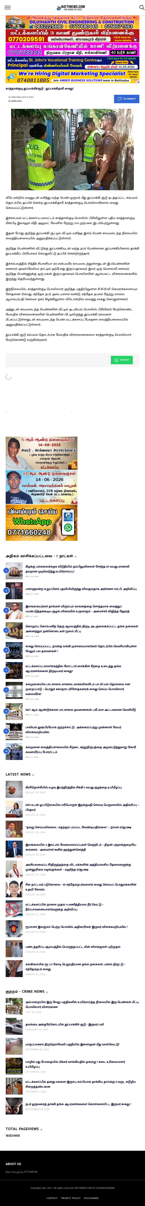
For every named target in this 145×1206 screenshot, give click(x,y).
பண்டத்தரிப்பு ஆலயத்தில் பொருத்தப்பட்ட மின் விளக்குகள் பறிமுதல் (72, 946)
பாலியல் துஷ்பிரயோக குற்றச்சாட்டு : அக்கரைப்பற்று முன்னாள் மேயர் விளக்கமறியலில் (73, 730)
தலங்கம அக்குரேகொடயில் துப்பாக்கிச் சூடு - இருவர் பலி (64, 1024)
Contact (52, 1198)
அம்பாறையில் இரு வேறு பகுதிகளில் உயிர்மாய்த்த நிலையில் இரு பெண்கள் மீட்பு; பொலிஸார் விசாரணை (82, 1005)
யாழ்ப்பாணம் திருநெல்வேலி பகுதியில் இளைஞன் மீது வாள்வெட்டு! (72, 1044)
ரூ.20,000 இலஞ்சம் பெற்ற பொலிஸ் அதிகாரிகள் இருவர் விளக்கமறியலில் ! (76, 926)
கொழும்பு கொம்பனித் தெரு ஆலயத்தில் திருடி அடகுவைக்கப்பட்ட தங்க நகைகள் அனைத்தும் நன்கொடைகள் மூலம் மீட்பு (81, 629)
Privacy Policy (71, 1198)
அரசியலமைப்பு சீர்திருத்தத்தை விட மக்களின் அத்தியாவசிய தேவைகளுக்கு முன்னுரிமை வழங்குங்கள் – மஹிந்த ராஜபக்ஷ (78, 867)
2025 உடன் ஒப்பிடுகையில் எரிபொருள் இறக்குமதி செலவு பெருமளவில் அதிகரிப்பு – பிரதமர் (82, 807)
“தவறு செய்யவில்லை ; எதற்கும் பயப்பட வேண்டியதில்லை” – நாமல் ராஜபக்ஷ (78, 827)
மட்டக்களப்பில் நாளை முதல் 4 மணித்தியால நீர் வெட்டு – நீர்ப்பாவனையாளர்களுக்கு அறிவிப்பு (64, 907)
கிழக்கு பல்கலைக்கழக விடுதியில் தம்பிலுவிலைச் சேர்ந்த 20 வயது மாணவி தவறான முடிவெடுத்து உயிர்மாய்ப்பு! (77, 569)
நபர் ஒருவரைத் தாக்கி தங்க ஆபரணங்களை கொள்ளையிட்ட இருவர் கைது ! (78, 1104)
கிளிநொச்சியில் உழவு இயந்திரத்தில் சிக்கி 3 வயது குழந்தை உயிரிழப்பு (73, 787)
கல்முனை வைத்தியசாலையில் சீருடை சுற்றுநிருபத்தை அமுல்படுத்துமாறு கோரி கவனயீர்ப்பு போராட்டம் (80, 750)
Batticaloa (17, 101)
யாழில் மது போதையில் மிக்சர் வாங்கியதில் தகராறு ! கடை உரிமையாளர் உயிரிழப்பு (75, 1064)
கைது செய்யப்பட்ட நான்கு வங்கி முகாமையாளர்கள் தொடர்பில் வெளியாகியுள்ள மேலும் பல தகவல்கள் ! (81, 649)
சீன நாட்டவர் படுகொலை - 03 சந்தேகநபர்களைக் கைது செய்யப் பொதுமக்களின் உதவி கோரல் (80, 887)
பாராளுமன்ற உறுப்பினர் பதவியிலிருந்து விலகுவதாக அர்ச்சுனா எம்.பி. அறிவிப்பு (81, 589)
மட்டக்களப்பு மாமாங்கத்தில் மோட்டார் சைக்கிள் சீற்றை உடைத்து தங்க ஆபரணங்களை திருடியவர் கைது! (73, 669)
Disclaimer (91, 1198)
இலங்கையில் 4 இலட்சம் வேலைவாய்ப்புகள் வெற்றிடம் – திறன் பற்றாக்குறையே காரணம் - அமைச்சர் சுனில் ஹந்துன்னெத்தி (80, 847)
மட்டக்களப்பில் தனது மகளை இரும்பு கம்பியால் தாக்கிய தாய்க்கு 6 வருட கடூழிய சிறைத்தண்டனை (80, 1084)
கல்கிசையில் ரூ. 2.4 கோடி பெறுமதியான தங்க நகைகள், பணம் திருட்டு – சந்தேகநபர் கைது (75, 967)
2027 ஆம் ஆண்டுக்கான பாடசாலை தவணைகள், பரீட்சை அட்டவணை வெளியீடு (80, 709)
